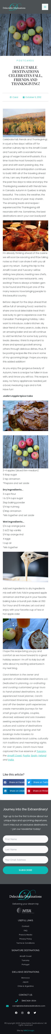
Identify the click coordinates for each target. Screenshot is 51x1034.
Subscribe (25, 870)
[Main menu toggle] (45, 7)
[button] (14, 782)
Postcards (25, 60)
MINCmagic (29, 1030)
